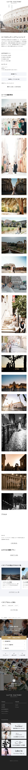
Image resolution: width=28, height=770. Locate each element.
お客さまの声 (10, 605)
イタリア (16, 605)
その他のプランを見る (14, 555)
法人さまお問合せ (4, 711)
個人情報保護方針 (4, 709)
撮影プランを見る (10, 86)
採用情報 (3, 707)
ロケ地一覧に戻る (17, 86)
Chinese (17, 707)
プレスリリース (4, 713)
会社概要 (3, 704)
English (16, 704)
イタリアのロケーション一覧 (14, 592)
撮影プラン (4, 605)
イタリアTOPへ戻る (14, 609)
